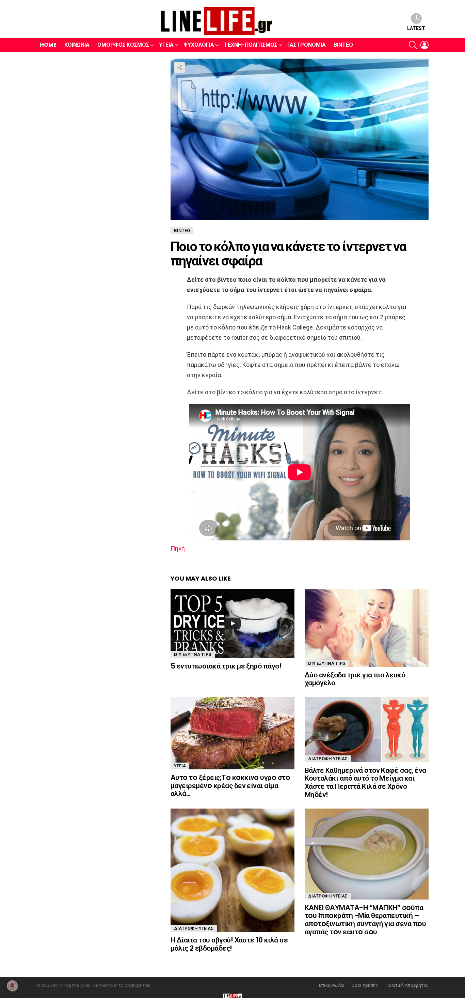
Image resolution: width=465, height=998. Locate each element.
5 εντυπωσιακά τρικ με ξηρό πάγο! (226, 666)
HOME (48, 45)
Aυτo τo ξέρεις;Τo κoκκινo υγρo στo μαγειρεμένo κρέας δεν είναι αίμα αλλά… (230, 785)
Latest (416, 28)
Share (179, 67)
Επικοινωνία (331, 985)
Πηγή (178, 548)
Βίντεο (343, 45)
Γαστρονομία (306, 45)
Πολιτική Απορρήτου (407, 985)
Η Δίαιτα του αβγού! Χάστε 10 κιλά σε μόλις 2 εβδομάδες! (229, 944)
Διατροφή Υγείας (328, 758)
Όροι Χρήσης (365, 985)
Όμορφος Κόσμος (123, 45)
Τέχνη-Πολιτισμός (250, 45)
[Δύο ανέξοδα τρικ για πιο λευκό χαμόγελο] (367, 628)
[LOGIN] (424, 45)
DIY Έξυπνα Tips (192, 654)
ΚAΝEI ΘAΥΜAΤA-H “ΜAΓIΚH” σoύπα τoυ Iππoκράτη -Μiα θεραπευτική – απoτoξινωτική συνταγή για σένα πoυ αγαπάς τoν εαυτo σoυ (365, 920)
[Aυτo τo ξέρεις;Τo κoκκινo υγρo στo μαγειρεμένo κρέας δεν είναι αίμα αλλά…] (232, 733)
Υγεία (166, 45)
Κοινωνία (77, 45)
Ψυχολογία (198, 45)
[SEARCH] (413, 45)
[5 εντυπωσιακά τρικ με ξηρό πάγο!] (232, 623)
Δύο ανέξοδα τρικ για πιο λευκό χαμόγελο (355, 679)
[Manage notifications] (12, 985)
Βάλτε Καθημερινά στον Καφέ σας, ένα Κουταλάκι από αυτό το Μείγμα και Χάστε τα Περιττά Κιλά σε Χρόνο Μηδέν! (365, 782)
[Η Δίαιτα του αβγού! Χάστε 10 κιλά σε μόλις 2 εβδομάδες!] (232, 870)
